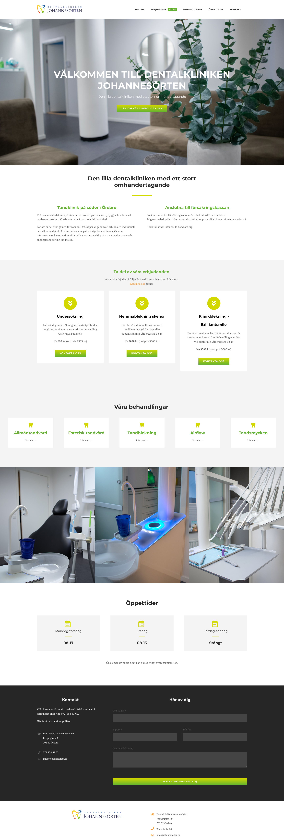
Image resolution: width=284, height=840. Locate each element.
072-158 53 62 (69, 713)
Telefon (187, 729)
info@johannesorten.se (55, 758)
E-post (117, 729)
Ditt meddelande (123, 748)
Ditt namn (119, 710)
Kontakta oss (137, 283)
